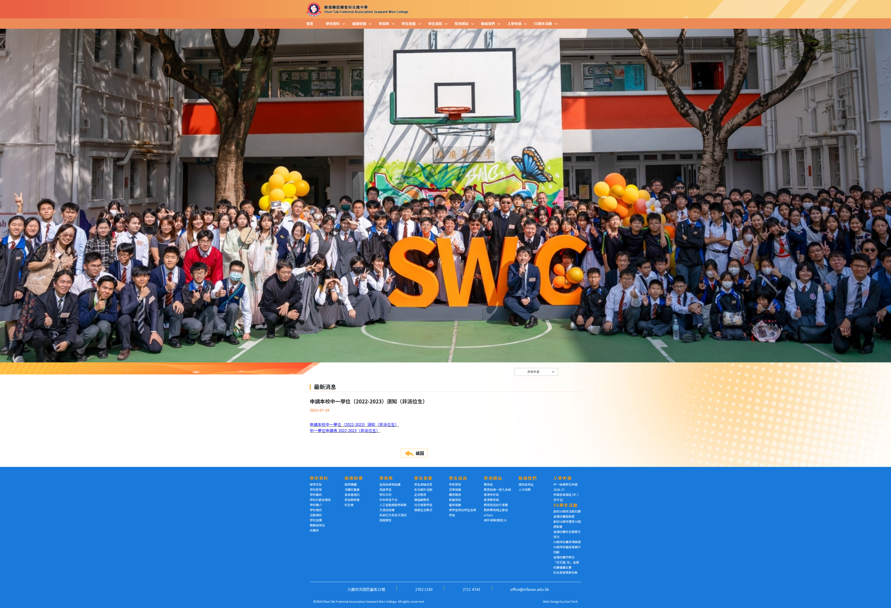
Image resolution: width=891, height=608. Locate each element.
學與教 (384, 23)
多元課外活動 (423, 489)
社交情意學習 (423, 505)
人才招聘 (525, 489)
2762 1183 (424, 589)
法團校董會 (352, 489)
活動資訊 (316, 515)
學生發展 (409, 23)
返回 (420, 453)
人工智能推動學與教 (393, 505)
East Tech (571, 601)
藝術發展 (455, 505)
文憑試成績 (386, 510)
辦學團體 (351, 484)
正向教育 (420, 494)
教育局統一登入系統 (497, 489)
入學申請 (514, 23)
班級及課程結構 (389, 484)
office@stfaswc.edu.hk (529, 589)
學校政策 (316, 489)
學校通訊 (316, 510)
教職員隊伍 (317, 525)
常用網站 (461, 23)
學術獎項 (455, 484)
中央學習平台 (388, 499)
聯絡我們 (488, 23)
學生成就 (435, 23)
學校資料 (333, 23)
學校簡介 (316, 505)
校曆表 (314, 530)
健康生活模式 (423, 510)
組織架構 (359, 23)
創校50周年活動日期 (567, 511)
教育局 (488, 484)
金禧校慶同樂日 (564, 557)
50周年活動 (543, 23)
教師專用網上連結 (496, 510)
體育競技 (455, 494)
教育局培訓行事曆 (496, 505)
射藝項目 (455, 499)
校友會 (349, 505)
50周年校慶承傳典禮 (567, 542)
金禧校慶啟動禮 (564, 516)
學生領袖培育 (423, 484)
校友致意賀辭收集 (565, 572)
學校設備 (316, 520)
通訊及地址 (526, 484)
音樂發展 (455, 489)
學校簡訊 (316, 494)
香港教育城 (491, 499)
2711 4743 (471, 589)
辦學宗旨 (316, 484)
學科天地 (385, 494)
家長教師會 (352, 499)
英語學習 (385, 489)
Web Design (551, 601)
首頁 (309, 23)
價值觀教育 (421, 499)
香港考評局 (491, 494)
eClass (488, 515)
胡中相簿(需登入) (495, 520)
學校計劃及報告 (320, 499)
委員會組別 (352, 494)
